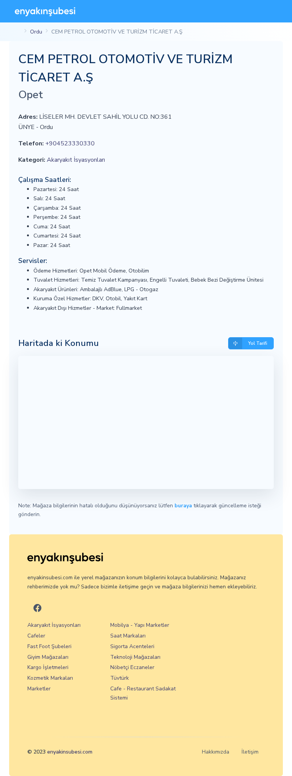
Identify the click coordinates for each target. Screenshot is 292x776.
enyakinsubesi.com (69, 751)
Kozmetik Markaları (50, 678)
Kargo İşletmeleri (47, 667)
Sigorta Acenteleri (132, 646)
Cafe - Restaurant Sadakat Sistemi (143, 693)
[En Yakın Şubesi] (45, 11)
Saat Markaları (128, 635)
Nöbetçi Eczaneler (132, 667)
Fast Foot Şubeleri (49, 646)
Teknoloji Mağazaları (135, 657)
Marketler (39, 688)
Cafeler (36, 635)
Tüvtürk (119, 678)
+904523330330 (70, 143)
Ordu (36, 31)
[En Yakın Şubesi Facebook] (37, 609)
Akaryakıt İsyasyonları (76, 160)
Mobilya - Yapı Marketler (139, 625)
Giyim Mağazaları (47, 657)
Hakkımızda (215, 751)
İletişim (250, 751)
